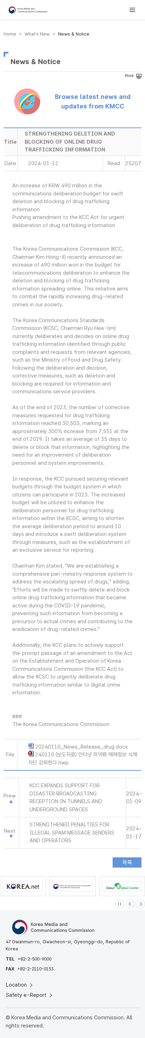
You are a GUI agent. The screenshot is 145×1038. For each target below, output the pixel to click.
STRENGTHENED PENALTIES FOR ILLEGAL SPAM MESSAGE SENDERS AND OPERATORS (72, 832)
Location (17, 985)
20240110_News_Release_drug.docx (81, 747)
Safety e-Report (27, 995)
